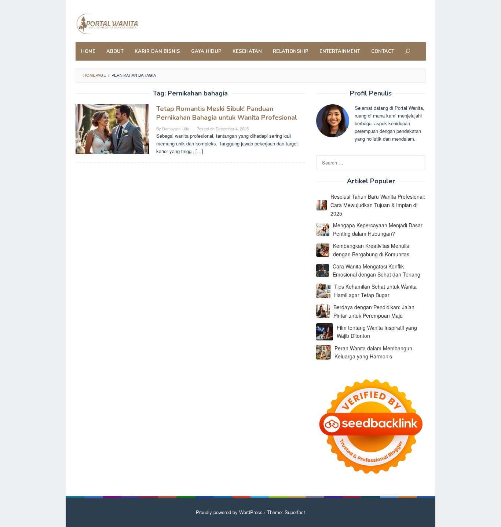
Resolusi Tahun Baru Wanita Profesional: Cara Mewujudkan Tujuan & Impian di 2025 (377, 205)
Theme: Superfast (286, 512)
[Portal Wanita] (123, 22)
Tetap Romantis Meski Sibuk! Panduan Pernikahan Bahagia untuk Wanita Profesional (226, 113)
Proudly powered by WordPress (229, 512)
